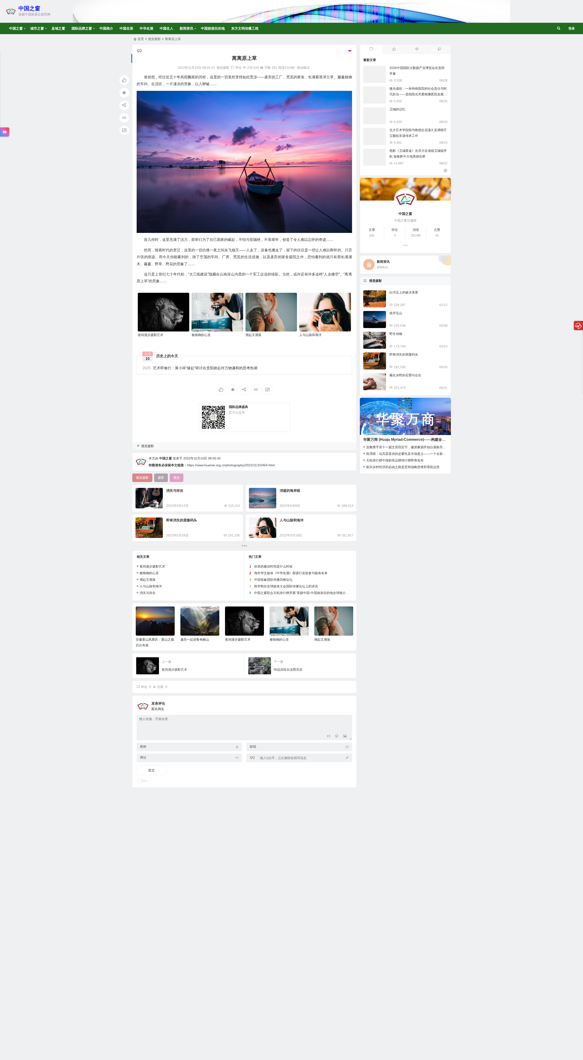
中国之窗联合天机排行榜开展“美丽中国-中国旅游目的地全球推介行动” (303, 593)
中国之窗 (29, 8)
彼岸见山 (395, 313)
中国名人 (166, 28)
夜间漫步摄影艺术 (150, 335)
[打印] (261, 67)
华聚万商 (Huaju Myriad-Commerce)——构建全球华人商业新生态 (417, 439)
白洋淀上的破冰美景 (403, 292)
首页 (141, 39)
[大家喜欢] (394, 49)
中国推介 (106, 28)
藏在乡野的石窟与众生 (405, 375)
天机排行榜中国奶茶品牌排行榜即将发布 (395, 460)
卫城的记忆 (397, 109)
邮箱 (253, 746)
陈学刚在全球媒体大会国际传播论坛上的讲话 (286, 586)
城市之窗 (37, 28)
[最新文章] (371, 49)
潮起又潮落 (253, 335)
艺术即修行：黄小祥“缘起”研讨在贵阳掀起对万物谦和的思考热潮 (200, 368)
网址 (143, 757)
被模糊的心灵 (201, 335)
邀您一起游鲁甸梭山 (194, 639)
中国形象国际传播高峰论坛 (273, 579)
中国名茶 (126, 28)
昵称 (143, 746)
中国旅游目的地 (213, 28)
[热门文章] (416, 49)
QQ (252, 757)
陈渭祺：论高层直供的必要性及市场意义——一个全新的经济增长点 (414, 454)
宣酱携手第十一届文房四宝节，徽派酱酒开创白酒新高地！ (407, 447)
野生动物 (395, 334)
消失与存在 (174, 490)
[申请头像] (347, 705)
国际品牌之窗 (82, 28)
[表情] (336, 736)
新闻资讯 (186, 28)
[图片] (345, 736)
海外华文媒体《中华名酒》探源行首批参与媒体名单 (290, 573)
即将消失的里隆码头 (181, 520)
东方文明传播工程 (244, 28)
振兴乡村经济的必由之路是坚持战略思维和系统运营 (403, 467)
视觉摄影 (154, 39)
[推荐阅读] (439, 49)
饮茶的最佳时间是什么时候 (273, 566)
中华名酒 (146, 28)
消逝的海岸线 (290, 490)
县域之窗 (58, 28)
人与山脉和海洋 (310, 335)
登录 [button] (571, 28)
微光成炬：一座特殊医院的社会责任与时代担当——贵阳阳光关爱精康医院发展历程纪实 (418, 94)
